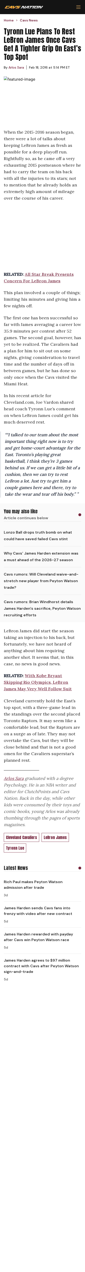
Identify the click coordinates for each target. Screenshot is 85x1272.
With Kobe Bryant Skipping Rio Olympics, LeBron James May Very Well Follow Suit (38, 682)
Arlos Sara (14, 778)
